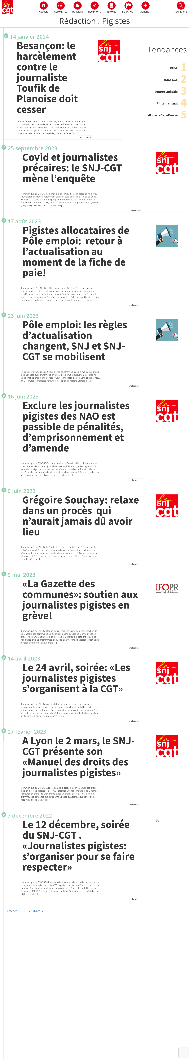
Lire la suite (84, 137)
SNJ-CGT (171, 80)
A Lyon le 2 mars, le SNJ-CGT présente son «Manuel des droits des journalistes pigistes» (78, 756)
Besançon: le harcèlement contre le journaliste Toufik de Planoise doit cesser (47, 77)
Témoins (111, 12)
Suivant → (37, 911)
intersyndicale (167, 91)
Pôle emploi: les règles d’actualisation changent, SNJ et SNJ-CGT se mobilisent (74, 340)
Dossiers (77, 12)
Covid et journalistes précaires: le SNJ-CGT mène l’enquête (72, 168)
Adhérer (145, 12)
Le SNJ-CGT (128, 12)
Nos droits (94, 12)
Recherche (181, 12)
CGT (175, 68)
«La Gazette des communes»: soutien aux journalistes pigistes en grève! (80, 599)
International (168, 103)
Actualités (60, 12)
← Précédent (10, 911)
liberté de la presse (164, 115)
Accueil (43, 12)
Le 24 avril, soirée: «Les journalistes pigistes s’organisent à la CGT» (76, 678)
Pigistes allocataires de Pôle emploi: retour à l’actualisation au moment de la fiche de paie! (75, 251)
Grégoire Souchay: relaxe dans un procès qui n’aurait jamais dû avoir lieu (80, 515)
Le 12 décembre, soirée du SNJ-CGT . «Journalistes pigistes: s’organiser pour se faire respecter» (78, 845)
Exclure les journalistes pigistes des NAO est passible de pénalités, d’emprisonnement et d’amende (76, 426)
